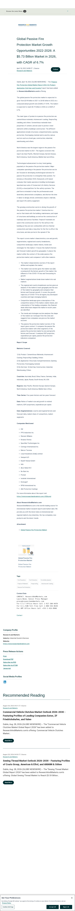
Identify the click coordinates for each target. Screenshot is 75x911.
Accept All (52, 907)
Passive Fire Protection (24, 587)
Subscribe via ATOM (10, 665)
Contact (19, 615)
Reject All (66, 907)
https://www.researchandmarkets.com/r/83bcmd (34, 496)
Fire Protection (33, 580)
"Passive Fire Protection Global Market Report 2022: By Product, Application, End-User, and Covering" (37, 85)
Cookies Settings (8, 907)
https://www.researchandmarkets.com (16, 644)
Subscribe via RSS (9, 662)
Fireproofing (34, 583)
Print (5, 656)
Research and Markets (24, 71)
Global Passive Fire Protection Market (34, 530)
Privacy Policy (6, 903)
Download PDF (8, 659)
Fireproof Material (23, 583)
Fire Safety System (46, 580)
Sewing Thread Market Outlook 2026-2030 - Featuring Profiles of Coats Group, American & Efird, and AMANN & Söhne (36, 762)
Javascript (7, 668)
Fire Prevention (22, 580)
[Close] (72, 898)
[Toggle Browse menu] (68, 11)
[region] (37, 903)
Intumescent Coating (47, 583)
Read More (8, 740)
